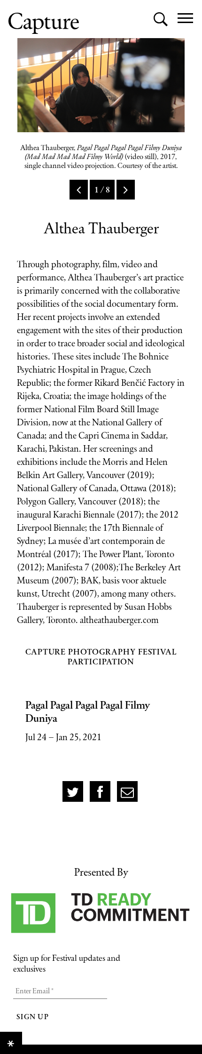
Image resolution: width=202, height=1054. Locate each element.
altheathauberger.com (119, 620)
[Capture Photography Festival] (43, 23)
